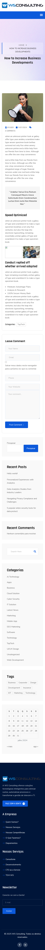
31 (18, 736)
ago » (36, 746)
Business (11, 587)
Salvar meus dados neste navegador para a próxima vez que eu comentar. (21, 367)
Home (21, 45)
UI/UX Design (13, 649)
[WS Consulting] (22, 6)
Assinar (9, 911)
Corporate (23, 682)
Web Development (15, 660)
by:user (10, 127)
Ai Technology (13, 576)
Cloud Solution (13, 593)
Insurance (27, 688)
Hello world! (12, 473)
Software (11, 632)
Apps (9, 582)
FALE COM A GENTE (13, 803)
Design (33, 682)
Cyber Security (13, 599)
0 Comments (10, 131)
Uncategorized (13, 654)
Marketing (11, 615)
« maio (9, 746)
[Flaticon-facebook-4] (19, 945)
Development (14, 688)
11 (23, 721)
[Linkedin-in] (25, 945)
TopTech (21, 324)
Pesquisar (11, 443)
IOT (9, 693)
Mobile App (12, 621)
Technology (12, 637)
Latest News (12, 610)
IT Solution (11, 604)
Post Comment (15, 424)
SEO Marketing (13, 626)
